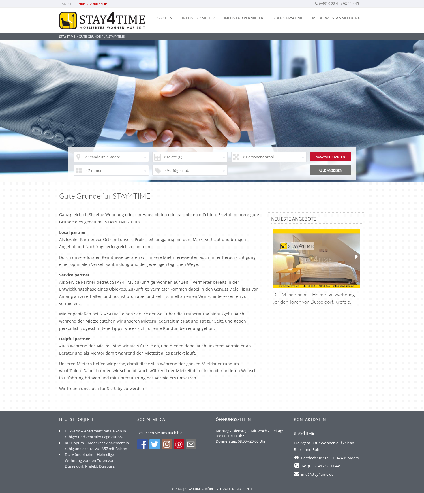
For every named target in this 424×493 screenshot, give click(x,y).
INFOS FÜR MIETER (198, 17)
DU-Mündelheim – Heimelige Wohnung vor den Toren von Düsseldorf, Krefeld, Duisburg (90, 460)
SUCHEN (164, 17)
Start (66, 3)
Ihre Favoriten (90, 3)
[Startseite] (102, 21)
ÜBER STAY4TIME (288, 17)
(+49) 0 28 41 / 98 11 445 (339, 3)
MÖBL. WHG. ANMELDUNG (336, 17)
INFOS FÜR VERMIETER (243, 17)
